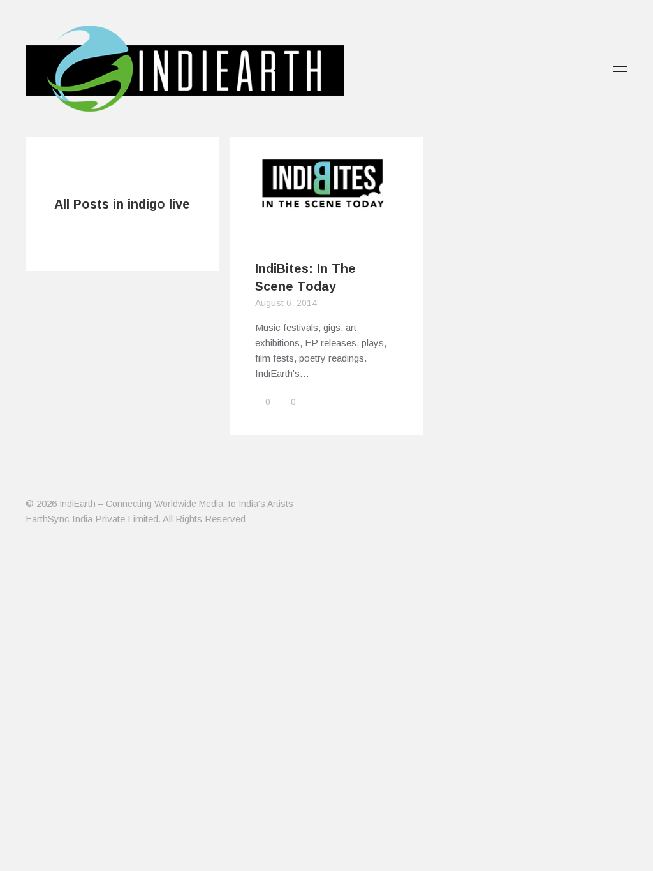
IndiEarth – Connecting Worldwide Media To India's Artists (176, 504)
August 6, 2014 (286, 303)
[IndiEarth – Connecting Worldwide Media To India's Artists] (185, 104)
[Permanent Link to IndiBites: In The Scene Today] (326, 226)
